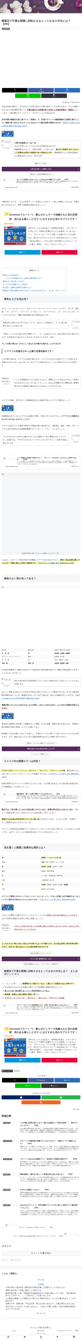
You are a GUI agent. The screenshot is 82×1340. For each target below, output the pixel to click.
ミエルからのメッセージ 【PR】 (67, 1330)
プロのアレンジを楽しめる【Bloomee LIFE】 (56, 563)
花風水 (18, 1071)
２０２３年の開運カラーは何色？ (15, 284)
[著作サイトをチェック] (21, 1097)
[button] (54, 95)
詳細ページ (22, 252)
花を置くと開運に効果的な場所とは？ (17, 287)
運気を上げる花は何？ (11, 275)
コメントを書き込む (41, 1253)
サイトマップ (41, 1333)
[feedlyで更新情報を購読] (60, 1097)
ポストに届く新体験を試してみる (41, 959)
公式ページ (59, 252)
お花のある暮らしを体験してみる (41, 169)
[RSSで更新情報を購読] (41, 1102)
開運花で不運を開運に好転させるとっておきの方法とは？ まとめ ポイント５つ (34, 291)
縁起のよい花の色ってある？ (14, 281)
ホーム (14, 1330)
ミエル (41, 1284)
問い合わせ (41, 1330)
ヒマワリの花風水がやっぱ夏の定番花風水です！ (24, 278)
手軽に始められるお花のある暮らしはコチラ (41, 749)
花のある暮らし (8, 1071)
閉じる (36, 270)
